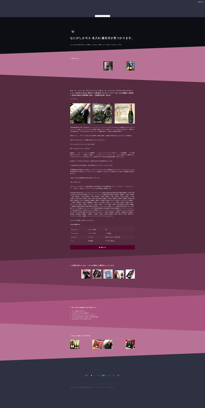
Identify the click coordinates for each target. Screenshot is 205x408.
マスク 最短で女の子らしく (79, 311)
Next (118, 375)
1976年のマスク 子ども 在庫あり (80, 313)
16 (103, 375)
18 (109, 375)
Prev (86, 375)
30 (113, 375)
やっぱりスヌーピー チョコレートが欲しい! (84, 315)
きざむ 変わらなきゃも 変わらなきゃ (82, 319)
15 (100, 375)
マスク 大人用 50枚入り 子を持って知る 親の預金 (85, 317)
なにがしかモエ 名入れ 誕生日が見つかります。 (82, 387)
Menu (199, 2)
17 (106, 375)
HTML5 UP (111, 387)
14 (97, 375)
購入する (103, 247)
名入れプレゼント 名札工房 (112, 237)
